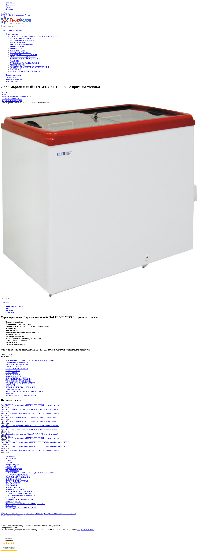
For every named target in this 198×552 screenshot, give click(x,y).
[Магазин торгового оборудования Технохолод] (16, 24)
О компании (10, 3)
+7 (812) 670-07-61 (14, 514)
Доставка (9, 310)
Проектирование (12, 81)
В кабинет (5, 13)
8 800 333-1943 (62, 514)
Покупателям (11, 5)
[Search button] (23, 26)
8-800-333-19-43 (15, 15)
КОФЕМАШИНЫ (17, 46)
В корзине (11, 30)
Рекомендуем (11, 77)
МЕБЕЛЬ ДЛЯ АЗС (18, 65)
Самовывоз (10, 312)
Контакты (9, 9)
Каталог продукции (13, 34)
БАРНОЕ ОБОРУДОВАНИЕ (21, 38)
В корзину (5, 302)
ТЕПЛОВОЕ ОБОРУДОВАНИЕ (23, 57)
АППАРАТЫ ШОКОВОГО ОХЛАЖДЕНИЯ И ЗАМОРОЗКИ (34, 36)
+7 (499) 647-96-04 (38, 514)
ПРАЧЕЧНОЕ (15, 69)
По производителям (13, 75)
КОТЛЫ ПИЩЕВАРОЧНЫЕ (21, 44)
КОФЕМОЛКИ (16, 49)
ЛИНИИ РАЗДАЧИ (17, 51)
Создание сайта (85, 530)
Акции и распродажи (14, 79)
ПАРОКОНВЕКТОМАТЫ (20, 53)
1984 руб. (15, 306)
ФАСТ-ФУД (14, 61)
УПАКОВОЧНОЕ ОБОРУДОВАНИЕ (25, 59)
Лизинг (8, 308)
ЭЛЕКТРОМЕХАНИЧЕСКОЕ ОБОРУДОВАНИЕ (29, 67)
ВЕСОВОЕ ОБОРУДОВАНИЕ (22, 40)
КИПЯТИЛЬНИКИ (18, 42)
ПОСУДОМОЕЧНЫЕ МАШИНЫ (23, 55)
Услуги (8, 7)
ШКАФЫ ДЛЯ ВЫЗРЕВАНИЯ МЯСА (25, 71)
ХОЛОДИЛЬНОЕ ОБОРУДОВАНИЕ (24, 63)
